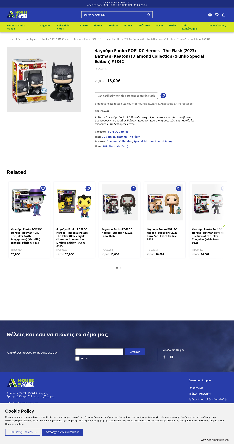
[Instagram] (171, 357)
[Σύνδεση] (210, 14)
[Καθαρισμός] (137, 15)
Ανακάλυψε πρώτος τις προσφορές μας (32, 352)
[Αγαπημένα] (216, 14)
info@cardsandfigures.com (22, 403)
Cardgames (44, 25)
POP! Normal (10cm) (115, 146)
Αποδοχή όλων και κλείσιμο (62, 432)
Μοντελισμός (218, 25)
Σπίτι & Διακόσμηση (189, 27)
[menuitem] (20, 27)
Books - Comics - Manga (17, 27)
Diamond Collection (119, 141)
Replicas (113, 25)
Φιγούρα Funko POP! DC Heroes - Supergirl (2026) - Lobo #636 (118, 233)
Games (128, 25)
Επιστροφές (187, 103)
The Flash (134, 136)
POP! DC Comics (61, 39)
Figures (98, 25)
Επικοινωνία (196, 387)
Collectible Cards (63, 27)
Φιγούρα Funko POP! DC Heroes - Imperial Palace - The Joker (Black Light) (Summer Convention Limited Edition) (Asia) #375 (72, 238)
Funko (84, 25)
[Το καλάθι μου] (223, 14)
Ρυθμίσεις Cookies (21, 432)
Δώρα (159, 25)
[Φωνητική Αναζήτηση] (143, 14)
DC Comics (108, 136)
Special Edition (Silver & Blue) (153, 141)
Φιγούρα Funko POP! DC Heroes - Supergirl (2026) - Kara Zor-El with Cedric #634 (163, 234)
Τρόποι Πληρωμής (200, 393)
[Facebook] (164, 357)
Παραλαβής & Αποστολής (158, 103)
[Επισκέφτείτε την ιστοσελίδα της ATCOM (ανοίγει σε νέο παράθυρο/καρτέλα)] (215, 440)
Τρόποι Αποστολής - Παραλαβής (208, 399)
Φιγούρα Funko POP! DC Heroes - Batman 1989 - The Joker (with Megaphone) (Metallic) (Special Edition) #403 (26, 236)
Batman (121, 136)
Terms (84, 358)
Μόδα (172, 25)
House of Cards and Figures (23, 39)
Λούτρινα (144, 25)
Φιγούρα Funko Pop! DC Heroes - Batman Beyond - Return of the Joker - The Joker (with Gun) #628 (208, 236)
